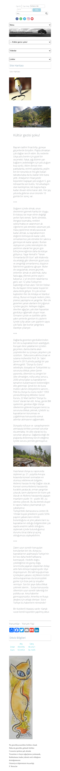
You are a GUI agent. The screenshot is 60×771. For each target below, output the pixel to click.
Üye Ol (18, 6)
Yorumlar (14, 623)
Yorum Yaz (28, 623)
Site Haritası (15, 71)
